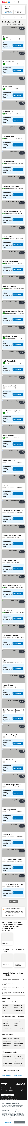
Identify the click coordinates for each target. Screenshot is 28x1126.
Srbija (19, 1075)
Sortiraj (5, 17)
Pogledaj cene (17, 45)
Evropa (14, 1075)
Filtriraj (13, 17)
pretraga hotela (6, 1075)
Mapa (21, 17)
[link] (14, 2)
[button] (13, 7)
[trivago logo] (6, 2)
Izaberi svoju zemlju (6, 1087)
